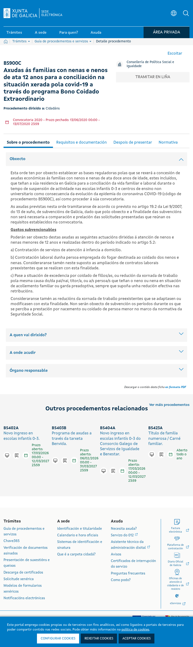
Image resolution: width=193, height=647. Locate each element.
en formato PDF (175, 387)
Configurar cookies (58, 638)
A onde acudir (23, 353)
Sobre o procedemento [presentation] (28, 143)
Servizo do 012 (123, 535)
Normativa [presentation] (168, 143)
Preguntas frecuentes (128, 573)
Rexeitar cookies (98, 638)
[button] (185, 13)
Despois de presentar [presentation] (132, 143)
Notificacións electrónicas (24, 598)
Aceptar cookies (136, 638)
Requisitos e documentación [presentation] (81, 143)
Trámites (20, 41)
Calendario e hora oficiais (77, 535)
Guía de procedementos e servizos (62, 41)
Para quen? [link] (68, 33)
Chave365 (12, 541)
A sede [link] (41, 33)
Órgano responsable (29, 371)
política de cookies (135, 629)
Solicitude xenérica (19, 579)
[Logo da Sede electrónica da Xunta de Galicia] (33, 13)
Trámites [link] (14, 33)
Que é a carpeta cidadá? (76, 554)
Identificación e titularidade (79, 529)
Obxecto (17, 159)
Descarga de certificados (23, 572)
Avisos (116, 554)
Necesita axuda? (124, 529)
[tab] (28, 142)
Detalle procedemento (113, 41)
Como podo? (121, 580)
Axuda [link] (96, 33)
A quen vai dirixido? (28, 335)
